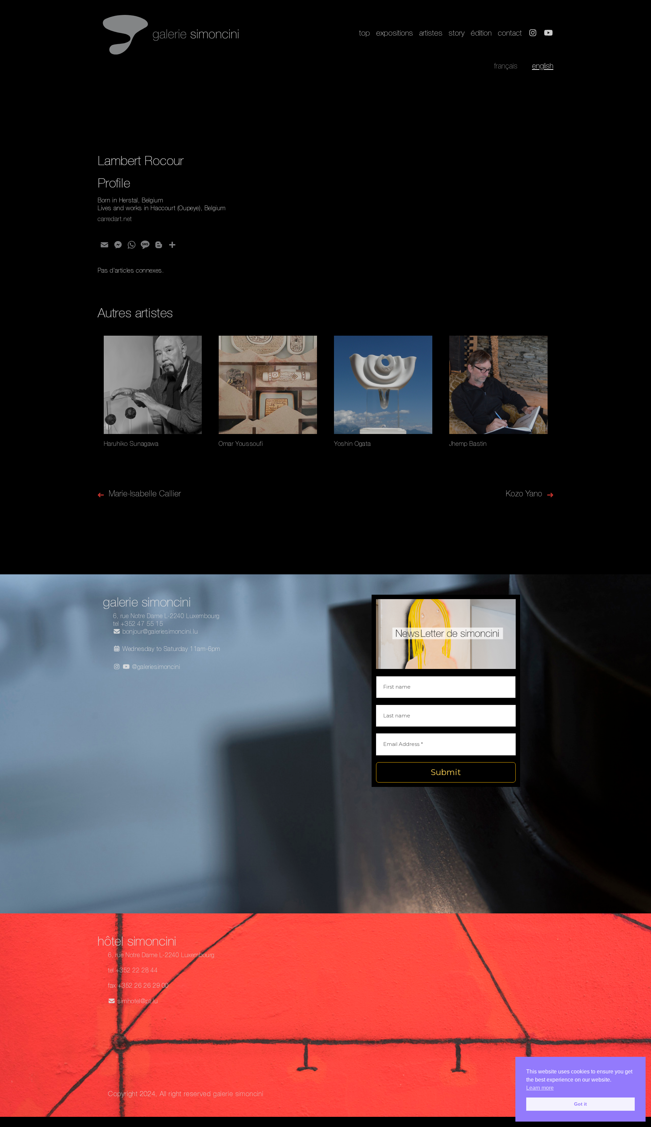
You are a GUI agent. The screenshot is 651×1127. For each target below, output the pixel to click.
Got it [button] (580, 1104)
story (457, 34)
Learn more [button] (540, 1088)
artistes (430, 34)
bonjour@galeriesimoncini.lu (159, 632)
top (364, 34)
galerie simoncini (238, 1094)
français (505, 67)
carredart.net (115, 220)
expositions (394, 34)
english (542, 67)
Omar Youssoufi (241, 444)
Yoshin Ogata (352, 444)
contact (510, 34)
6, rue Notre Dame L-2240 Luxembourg (166, 617)
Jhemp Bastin (468, 444)
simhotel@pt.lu (137, 1002)
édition (481, 34)
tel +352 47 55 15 (138, 624)
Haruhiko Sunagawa (131, 444)
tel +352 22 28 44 (133, 971)
